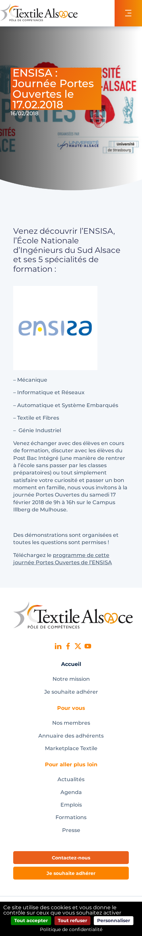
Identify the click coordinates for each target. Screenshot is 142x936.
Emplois (71, 805)
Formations (71, 817)
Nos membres (71, 723)
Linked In (58, 646)
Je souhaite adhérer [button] (71, 873)
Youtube (88, 646)
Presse (71, 830)
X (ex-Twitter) (78, 646)
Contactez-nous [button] (71, 858)
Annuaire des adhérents (71, 736)
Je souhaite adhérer (71, 692)
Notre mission (71, 679)
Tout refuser (72, 920)
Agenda (71, 792)
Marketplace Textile (71, 748)
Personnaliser (113, 920)
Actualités (71, 779)
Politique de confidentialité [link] (71, 929)
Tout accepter (31, 920)
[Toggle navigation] (128, 13)
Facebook (68, 646)
